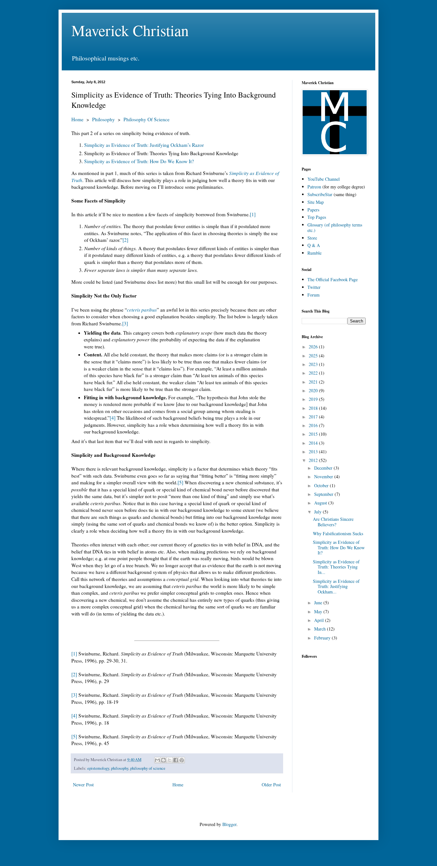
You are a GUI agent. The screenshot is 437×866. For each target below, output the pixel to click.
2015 (314, 434)
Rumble (314, 253)
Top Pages (316, 217)
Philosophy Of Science (146, 119)
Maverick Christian (130, 30)
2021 (314, 382)
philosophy (119, 768)
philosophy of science (147, 768)
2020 (314, 390)
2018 (314, 408)
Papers (313, 210)
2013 (314, 452)
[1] (253, 214)
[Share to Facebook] (175, 760)
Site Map (315, 202)
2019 (314, 399)
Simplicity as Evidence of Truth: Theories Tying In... (336, 567)
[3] (125, 323)
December (324, 468)
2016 (314, 425)
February (323, 638)
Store (312, 238)
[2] (125, 240)
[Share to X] (169, 760)
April (319, 620)
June (318, 603)
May (318, 611)
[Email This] (157, 760)
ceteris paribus (142, 309)
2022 (314, 373)
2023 (314, 364)
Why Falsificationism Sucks (338, 533)
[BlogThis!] (163, 760)
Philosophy (103, 119)
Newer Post (83, 785)
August (321, 503)
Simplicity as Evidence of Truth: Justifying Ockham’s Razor (144, 145)
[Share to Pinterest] (182, 760)
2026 (314, 347)
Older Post (271, 785)
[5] (180, 482)
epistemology (98, 768)
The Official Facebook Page (332, 279)
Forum (313, 295)
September (324, 494)
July (318, 512)
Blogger (229, 824)
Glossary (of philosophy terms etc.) (334, 227)
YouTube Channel (323, 179)
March (320, 629)
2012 (314, 460)
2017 (314, 417)
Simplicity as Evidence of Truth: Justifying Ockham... (336, 586)
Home (77, 119)
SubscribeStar (319, 194)
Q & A (313, 245)
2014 (314, 443)
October (322, 485)
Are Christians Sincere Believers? (333, 522)
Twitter (314, 287)
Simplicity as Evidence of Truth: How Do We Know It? (139, 161)
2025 (314, 356)
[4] (112, 418)
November (324, 476)
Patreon (314, 187)
